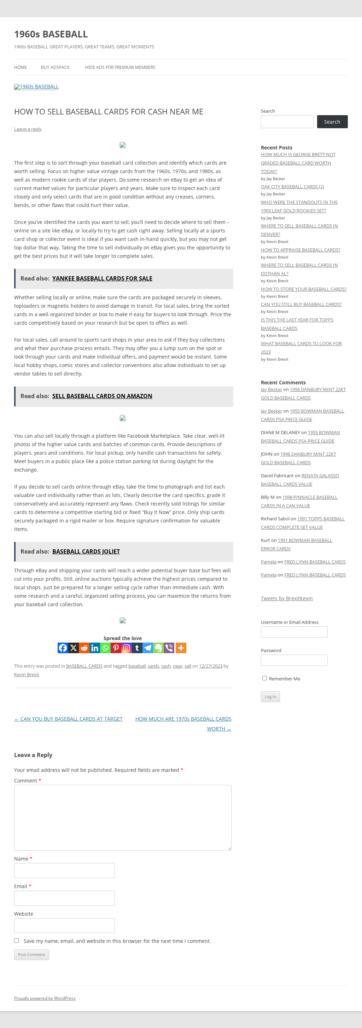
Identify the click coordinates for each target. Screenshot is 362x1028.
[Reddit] (84, 648)
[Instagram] (126, 648)
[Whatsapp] (105, 648)
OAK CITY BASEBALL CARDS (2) (292, 186)
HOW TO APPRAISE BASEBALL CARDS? (300, 250)
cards (153, 666)
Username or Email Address (290, 622)
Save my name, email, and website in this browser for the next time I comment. (117, 941)
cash (166, 666)
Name (23, 858)
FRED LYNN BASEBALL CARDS (315, 562)
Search (268, 111)
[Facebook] (63, 648)
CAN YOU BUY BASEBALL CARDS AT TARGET (68, 718)
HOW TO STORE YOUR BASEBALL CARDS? (304, 289)
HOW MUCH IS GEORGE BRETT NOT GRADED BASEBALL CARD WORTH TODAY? (298, 163)
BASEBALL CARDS (84, 666)
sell (188, 666)
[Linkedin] (94, 648)
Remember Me (284, 678)
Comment (27, 780)
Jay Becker (271, 389)
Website (23, 913)
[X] (73, 648)
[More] (181, 648)
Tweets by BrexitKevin (287, 598)
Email (22, 886)
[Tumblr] (137, 648)
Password (271, 650)
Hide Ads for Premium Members (120, 67)
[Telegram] (147, 648)
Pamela (268, 562)
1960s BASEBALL (51, 34)
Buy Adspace (55, 67)
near (177, 666)
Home (20, 67)
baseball (137, 666)
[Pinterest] (116, 648)
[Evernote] (158, 648)
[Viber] (169, 648)
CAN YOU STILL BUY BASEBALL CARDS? (301, 304)
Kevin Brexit (26, 674)
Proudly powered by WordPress (45, 998)
